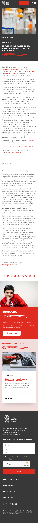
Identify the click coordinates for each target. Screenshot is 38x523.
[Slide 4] (22, 406)
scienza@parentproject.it (15, 152)
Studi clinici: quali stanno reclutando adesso (17, 380)
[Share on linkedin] (19, 276)
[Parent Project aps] (5, 3)
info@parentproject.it (10, 432)
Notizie (5, 38)
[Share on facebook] (4, 276)
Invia (19, 472)
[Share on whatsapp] (22, 276)
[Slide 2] (18, 406)
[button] (35, 3)
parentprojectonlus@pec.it (11, 434)
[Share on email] (34, 276)
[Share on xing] (30, 276)
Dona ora (24, 3)
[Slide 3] (20, 406)
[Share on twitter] (8, 276)
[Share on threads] (11, 276)
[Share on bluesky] (26, 276)
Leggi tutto (8, 398)
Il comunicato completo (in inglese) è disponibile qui (18, 147)
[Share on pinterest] (15, 276)
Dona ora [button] (13, 333)
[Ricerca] (31, 3)
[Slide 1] (16, 406)
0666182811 (8, 430)
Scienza (12, 38)
